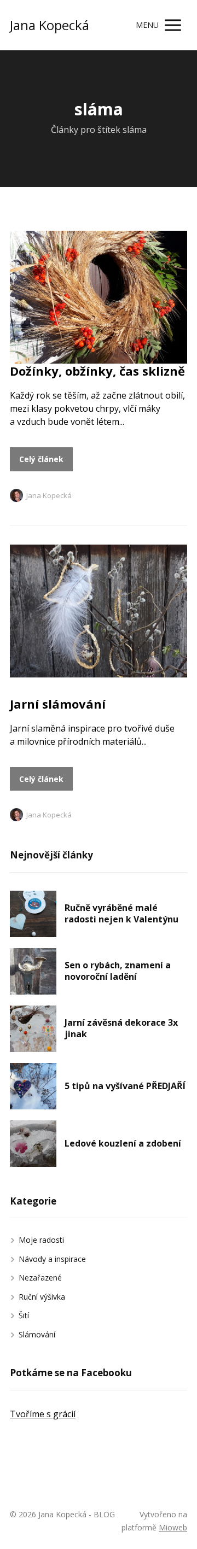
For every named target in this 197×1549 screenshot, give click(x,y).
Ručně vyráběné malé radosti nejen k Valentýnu (121, 914)
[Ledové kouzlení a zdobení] (33, 1143)
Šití (24, 1315)
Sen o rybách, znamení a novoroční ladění (118, 971)
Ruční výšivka (42, 1296)
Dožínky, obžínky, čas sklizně (97, 371)
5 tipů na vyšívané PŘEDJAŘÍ (125, 1086)
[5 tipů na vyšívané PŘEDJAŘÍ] (33, 1086)
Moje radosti (41, 1240)
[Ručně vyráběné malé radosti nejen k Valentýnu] (33, 914)
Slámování (37, 1334)
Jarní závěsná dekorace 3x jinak (121, 1028)
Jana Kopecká (49, 25)
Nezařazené (40, 1277)
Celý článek (41, 459)
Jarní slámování (58, 703)
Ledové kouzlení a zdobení (123, 1143)
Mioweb (173, 1527)
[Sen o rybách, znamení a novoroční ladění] (33, 971)
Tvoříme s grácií (43, 1414)
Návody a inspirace (52, 1259)
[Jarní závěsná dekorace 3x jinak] (33, 1029)
